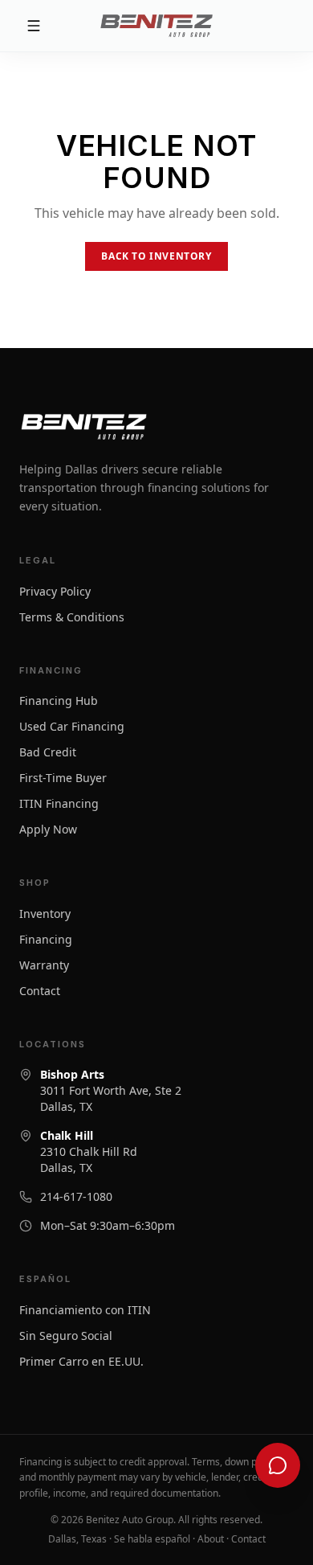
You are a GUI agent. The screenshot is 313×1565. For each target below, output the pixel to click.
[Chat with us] (277, 1465)
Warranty (44, 965)
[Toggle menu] (59, 25)
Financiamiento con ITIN (85, 1309)
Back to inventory (156, 256)
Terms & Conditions (71, 617)
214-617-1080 (76, 1196)
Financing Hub (58, 700)
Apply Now (48, 829)
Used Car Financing (71, 726)
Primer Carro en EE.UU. (81, 1361)
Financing (45, 939)
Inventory (45, 913)
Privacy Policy (55, 591)
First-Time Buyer (63, 777)
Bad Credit (47, 752)
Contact (39, 990)
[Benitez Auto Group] (156, 26)
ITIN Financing (59, 803)
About (210, 1539)
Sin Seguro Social (65, 1335)
